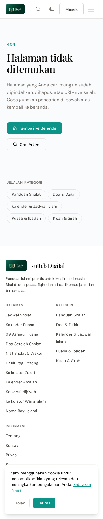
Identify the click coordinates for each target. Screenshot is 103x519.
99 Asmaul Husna (22, 334)
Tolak (20, 503)
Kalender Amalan (21, 382)
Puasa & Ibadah (26, 218)
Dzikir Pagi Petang (22, 362)
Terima (44, 503)
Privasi (11, 454)
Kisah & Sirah (65, 218)
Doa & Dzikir (64, 194)
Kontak (12, 445)
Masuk (71, 9)
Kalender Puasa (20, 324)
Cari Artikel (30, 144)
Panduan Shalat (26, 194)
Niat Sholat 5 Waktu (24, 353)
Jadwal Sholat (18, 315)
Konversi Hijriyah (21, 391)
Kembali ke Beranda (37, 128)
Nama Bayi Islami (21, 410)
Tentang (13, 435)
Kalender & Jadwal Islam (34, 206)
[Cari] (38, 9)
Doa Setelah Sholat (23, 343)
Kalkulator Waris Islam (26, 401)
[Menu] (91, 9)
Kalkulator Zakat (20, 372)
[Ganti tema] (51, 9)
